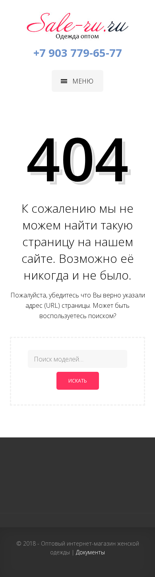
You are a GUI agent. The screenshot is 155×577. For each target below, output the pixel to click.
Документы (90, 552)
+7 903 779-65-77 (77, 52)
